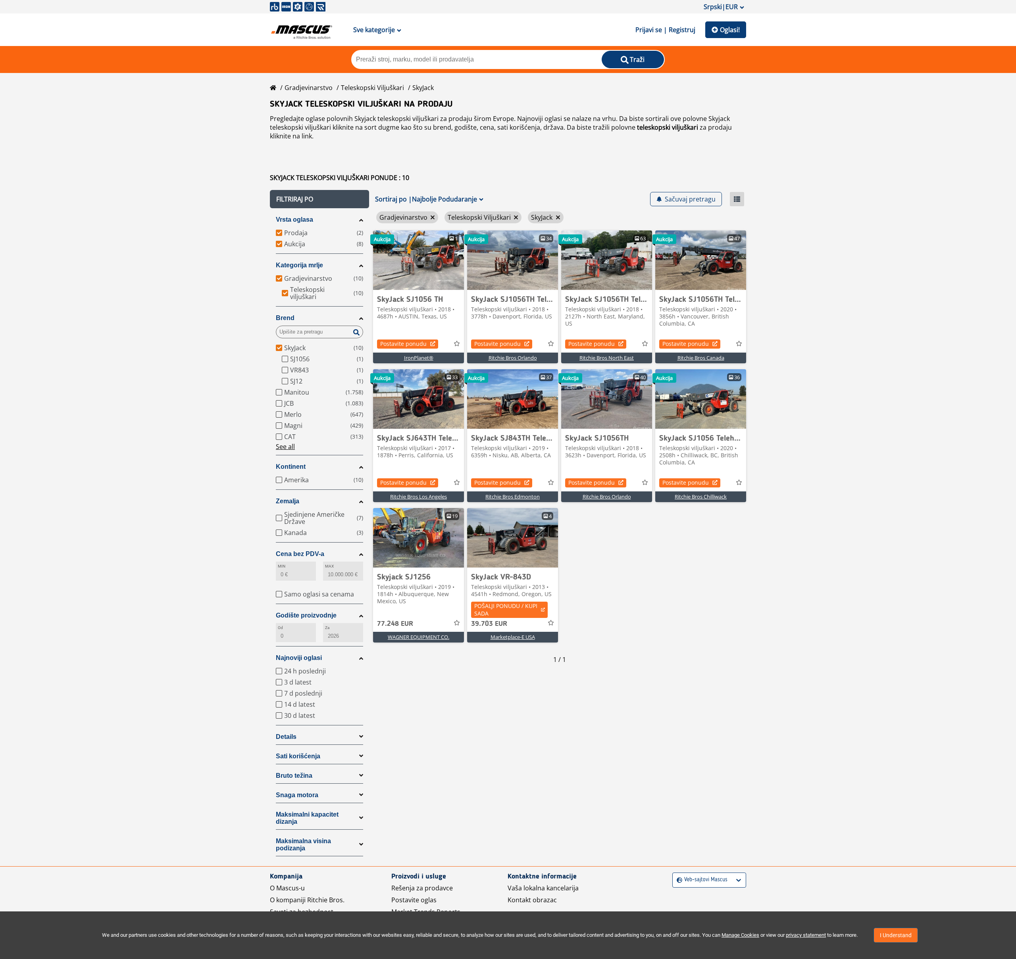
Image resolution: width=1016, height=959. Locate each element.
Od (280, 627)
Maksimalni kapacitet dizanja (307, 818)
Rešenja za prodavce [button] (422, 888)
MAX (329, 566)
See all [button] (285, 446)
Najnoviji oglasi (299, 657)
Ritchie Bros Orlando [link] (513, 357)
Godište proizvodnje (306, 615)
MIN (281, 566)
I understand (896, 935)
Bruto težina (294, 775)
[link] (418, 260)
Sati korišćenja (298, 756)
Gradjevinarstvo (309, 87)
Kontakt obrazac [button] (532, 900)
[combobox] (678, 880)
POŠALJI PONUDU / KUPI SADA (505, 609)
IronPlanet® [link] (418, 357)
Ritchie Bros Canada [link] (700, 357)
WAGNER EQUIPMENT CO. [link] (418, 637)
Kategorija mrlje (299, 265)
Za (327, 627)
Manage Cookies (740, 935)
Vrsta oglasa (294, 219)
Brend (285, 318)
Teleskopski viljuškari (372, 87)
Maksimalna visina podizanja (303, 845)
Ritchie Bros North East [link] (606, 357)
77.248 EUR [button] (395, 623)
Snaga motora (297, 795)
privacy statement (806, 935)
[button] (319, 199)
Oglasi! (730, 29)
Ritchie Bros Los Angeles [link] (418, 496)
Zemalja (287, 501)
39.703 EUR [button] (489, 623)
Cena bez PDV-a (300, 553)
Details (286, 736)
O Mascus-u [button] (287, 888)
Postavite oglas (414, 900)
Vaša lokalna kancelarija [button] (543, 888)
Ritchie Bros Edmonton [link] (512, 496)
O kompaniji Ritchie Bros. (307, 900)
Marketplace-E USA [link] (513, 637)
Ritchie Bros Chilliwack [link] (701, 496)
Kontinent (291, 466)
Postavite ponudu (403, 343)
